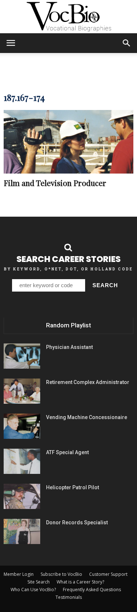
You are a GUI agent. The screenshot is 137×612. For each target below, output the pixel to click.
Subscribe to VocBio (61, 574)
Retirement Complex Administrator (87, 382)
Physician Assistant (69, 347)
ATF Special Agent (67, 452)
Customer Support (108, 574)
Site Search (38, 582)
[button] (127, 43)
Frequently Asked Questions (92, 589)
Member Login (19, 574)
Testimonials (69, 597)
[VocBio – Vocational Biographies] (68, 16)
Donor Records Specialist (77, 522)
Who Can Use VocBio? (33, 589)
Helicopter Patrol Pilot (72, 487)
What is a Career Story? (80, 582)
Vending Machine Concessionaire (86, 417)
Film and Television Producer (55, 183)
